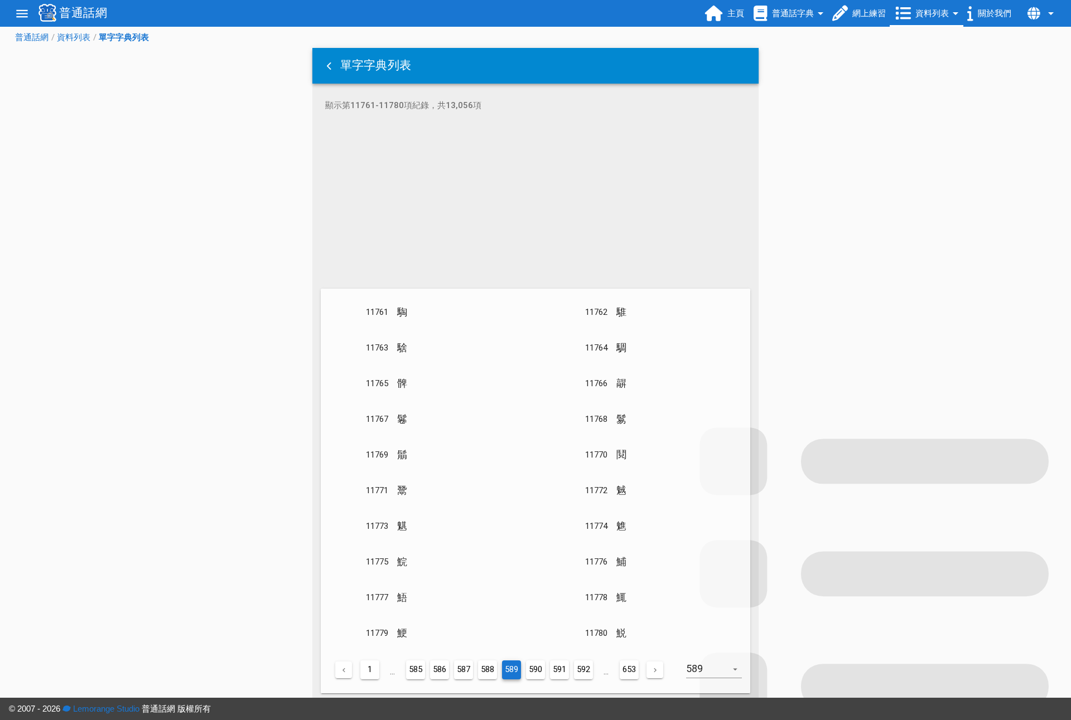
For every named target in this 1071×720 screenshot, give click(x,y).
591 (559, 669)
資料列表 (73, 37)
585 (415, 669)
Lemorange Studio (105, 708)
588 (487, 669)
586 (439, 669)
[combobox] (718, 674)
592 (583, 669)
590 (535, 669)
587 (463, 669)
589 (511, 669)
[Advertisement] (535, 202)
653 (629, 669)
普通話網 (32, 37)
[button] (330, 66)
